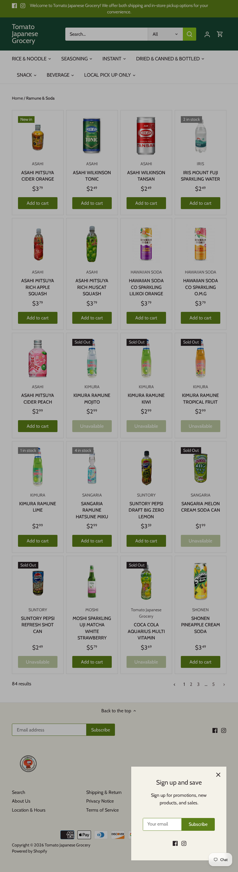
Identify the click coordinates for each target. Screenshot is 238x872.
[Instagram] (183, 843)
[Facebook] (175, 843)
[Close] (218, 774)
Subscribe (198, 824)
